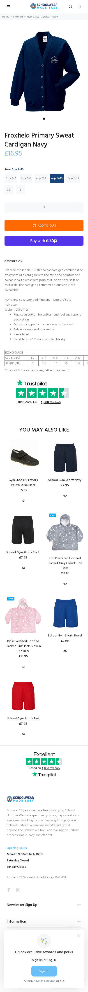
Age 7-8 (41, 178)
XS (9, 189)
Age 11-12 (73, 178)
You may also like (44, 430)
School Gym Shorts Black (23, 552)
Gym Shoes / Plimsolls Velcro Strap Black (23, 483)
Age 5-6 (26, 178)
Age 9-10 (57, 178)
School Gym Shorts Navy (64, 480)
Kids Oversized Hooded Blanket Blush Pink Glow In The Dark (23, 646)
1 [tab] (44, 119)
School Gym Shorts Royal (65, 635)
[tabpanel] (44, 71)
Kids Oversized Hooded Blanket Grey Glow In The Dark (65, 563)
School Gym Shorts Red (23, 718)
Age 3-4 (11, 178)
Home (5, 17)
